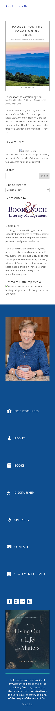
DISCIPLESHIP (24, 492)
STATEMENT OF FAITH (30, 574)
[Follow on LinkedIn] (29, 601)
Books (36, 99)
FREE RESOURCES (26, 411)
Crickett (12, 99)
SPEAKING (21, 520)
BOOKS (19, 465)
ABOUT (19, 438)
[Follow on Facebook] (9, 601)
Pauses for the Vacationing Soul (24, 97)
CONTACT (21, 547)
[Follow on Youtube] (22, 601)
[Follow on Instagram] (16, 601)
